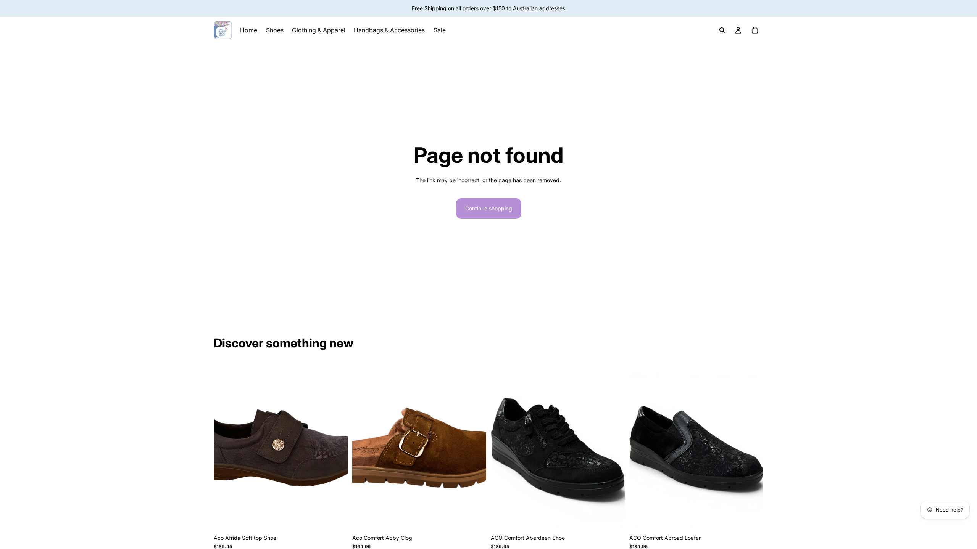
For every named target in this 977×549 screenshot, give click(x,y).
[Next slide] (474, 447)
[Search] (722, 30)
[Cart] (754, 30)
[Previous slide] (363, 447)
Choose (342, 518)
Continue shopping (488, 208)
